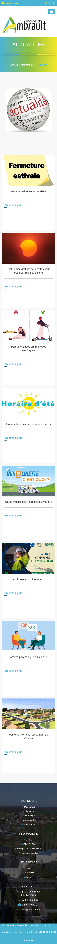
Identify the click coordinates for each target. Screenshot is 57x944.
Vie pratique (29, 815)
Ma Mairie (29, 811)
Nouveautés (27, 65)
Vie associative (30, 820)
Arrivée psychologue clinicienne (28, 657)
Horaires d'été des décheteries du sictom (28, 424)
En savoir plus (13, 205)
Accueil (14, 65)
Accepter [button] (28, 940)
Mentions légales (29, 853)
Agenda (29, 877)
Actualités (42, 65)
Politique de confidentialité (29, 848)
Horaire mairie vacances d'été (28, 191)
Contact (29, 840)
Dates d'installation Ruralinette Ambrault (28, 501)
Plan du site (29, 844)
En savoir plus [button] (47, 931)
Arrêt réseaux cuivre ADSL (28, 579)
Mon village (29, 807)
